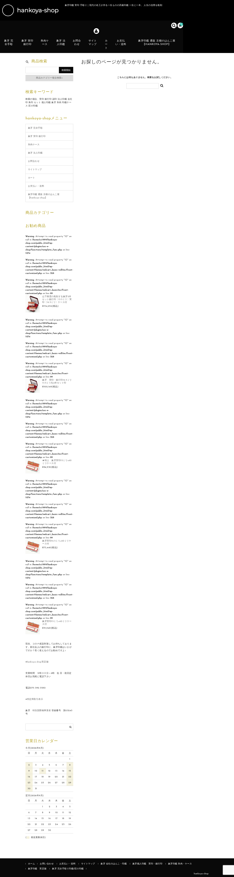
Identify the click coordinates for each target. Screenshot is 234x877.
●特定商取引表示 (34, 699)
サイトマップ (93, 43)
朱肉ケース (45, 43)
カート (106, 44)
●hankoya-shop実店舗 (36, 662)
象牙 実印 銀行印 (27, 43)
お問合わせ (77, 43)
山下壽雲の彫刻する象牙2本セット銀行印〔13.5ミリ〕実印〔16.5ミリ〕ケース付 (57, 299)
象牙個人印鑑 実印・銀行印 (147, 864)
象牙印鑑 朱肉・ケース (180, 864)
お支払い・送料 (120, 43)
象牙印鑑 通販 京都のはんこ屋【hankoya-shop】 (156, 43)
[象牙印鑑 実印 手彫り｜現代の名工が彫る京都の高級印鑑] (30, 13)
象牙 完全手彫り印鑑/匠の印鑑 (68, 869)
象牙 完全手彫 (8, 43)
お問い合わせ (47, 864)
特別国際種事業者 (41, 710)
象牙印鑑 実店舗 (37, 869)
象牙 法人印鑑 (60, 43)
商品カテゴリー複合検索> (49, 78)
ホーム (31, 864)
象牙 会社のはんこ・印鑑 (114, 864)
